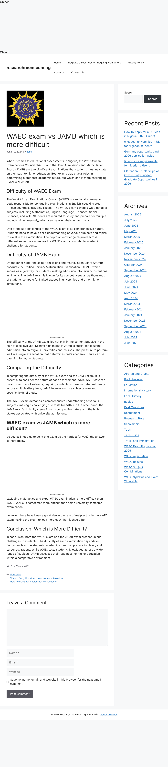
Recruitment (132, 412)
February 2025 (133, 242)
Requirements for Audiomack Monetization (33, 581)
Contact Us (77, 72)
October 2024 (133, 264)
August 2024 (132, 276)
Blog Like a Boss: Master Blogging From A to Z (94, 62)
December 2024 (135, 253)
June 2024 (131, 287)
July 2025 (130, 220)
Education (15, 574)
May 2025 (130, 231)
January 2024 (133, 315)
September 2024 (135, 270)
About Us (59, 72)
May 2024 (130, 292)
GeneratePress (108, 714)
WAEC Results (133, 461)
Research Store (134, 418)
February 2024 (134, 309)
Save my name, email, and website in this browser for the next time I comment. (55, 681)
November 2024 (135, 259)
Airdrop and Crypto (136, 373)
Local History (132, 396)
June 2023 (131, 343)
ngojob (128, 401)
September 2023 (135, 326)
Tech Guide (131, 435)
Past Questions (134, 407)
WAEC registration (136, 456)
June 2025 (131, 225)
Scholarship (131, 424)
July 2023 (130, 337)
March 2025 (132, 236)
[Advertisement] (84, 27)
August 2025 (132, 214)
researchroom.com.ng (29, 67)
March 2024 (132, 304)
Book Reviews (133, 379)
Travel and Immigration (139, 440)
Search (128, 92)
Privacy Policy (135, 62)
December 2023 (135, 320)
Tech (127, 429)
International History (137, 390)
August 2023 (132, 331)
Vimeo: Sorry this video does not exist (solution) (36, 578)
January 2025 (133, 248)
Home (57, 62)
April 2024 (131, 298)
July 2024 (130, 281)
